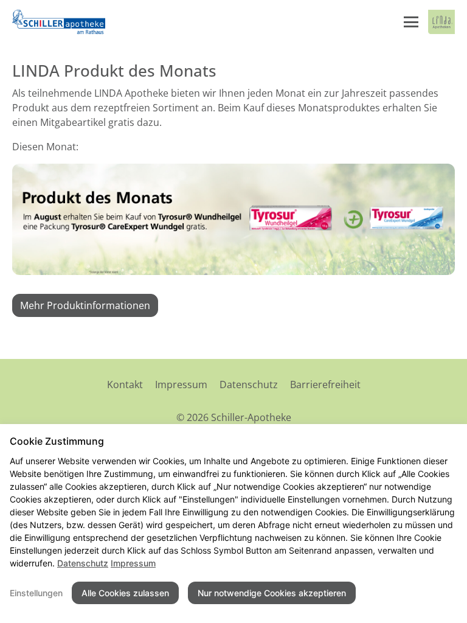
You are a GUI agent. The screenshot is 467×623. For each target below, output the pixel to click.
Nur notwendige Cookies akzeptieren (272, 593)
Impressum (181, 384)
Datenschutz (249, 384)
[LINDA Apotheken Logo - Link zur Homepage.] (441, 22)
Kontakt (125, 384)
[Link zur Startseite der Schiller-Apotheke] (59, 22)
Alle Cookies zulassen (125, 593)
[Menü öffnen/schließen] (411, 21)
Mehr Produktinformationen (85, 305)
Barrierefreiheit (325, 384)
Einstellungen (36, 593)
